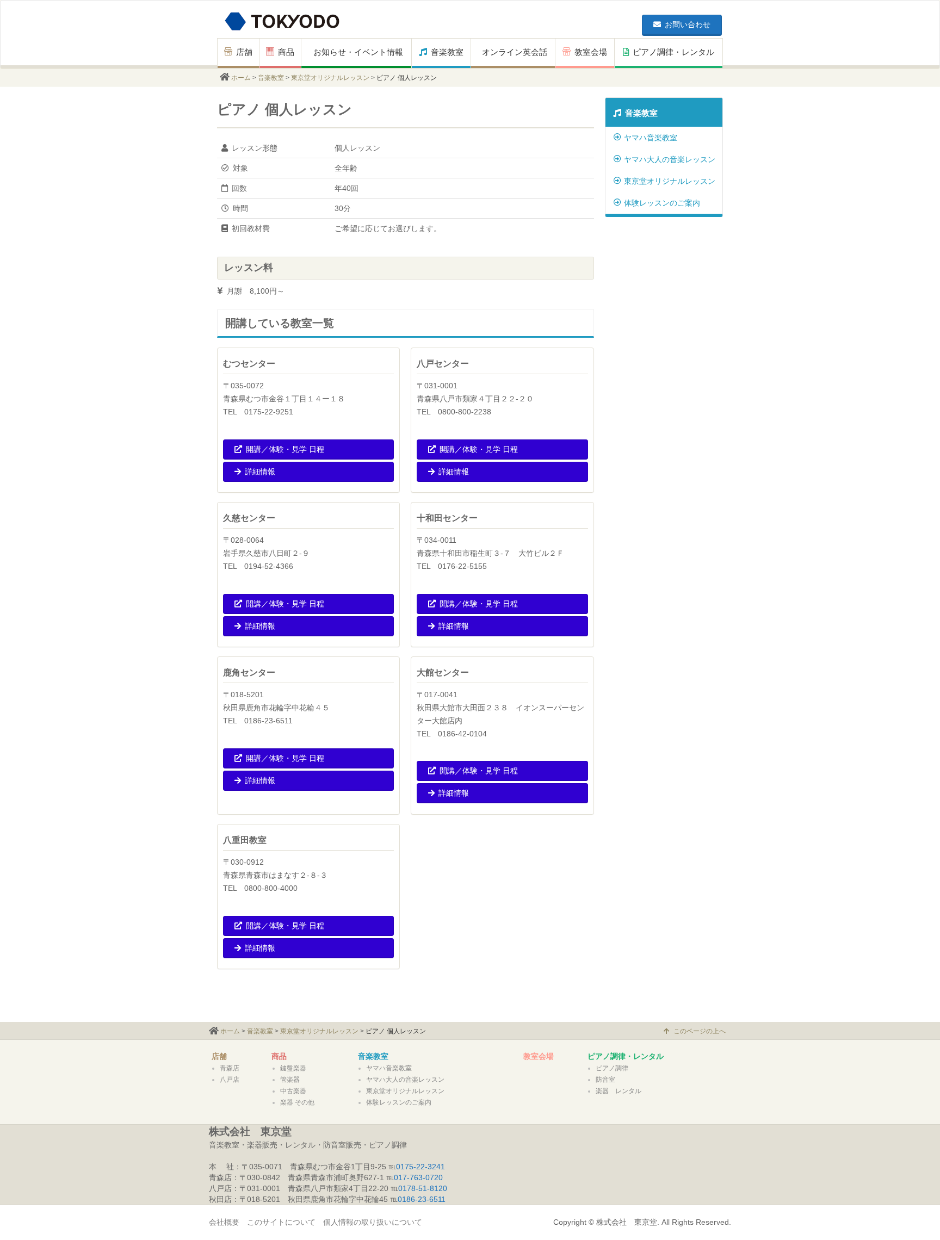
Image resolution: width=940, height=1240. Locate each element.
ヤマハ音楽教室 (650, 137)
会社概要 (224, 1222)
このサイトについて (281, 1222)
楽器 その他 (297, 1102)
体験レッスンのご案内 (662, 203)
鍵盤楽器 (293, 1068)
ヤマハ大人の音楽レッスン (669, 159)
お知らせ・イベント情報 (358, 52)
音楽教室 (447, 52)
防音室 (605, 1079)
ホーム (241, 78)
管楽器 (290, 1079)
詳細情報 (260, 471)
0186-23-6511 (422, 1199)
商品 (286, 52)
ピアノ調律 (612, 1068)
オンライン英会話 (514, 52)
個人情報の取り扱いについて (372, 1222)
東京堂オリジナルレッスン (330, 78)
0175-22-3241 (420, 1166)
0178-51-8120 (422, 1188)
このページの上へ (699, 1031)
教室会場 (590, 52)
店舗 (244, 52)
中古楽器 (293, 1091)
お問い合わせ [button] (687, 24)
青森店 (229, 1068)
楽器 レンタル (618, 1091)
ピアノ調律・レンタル (673, 52)
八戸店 (229, 1079)
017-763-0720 (418, 1177)
